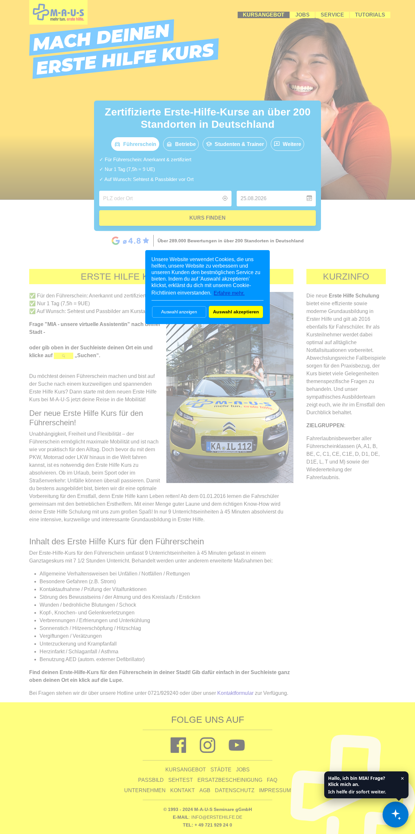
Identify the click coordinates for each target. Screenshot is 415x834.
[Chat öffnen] (396, 815)
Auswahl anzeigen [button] (179, 311)
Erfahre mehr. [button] (229, 293)
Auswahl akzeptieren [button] (236, 311)
